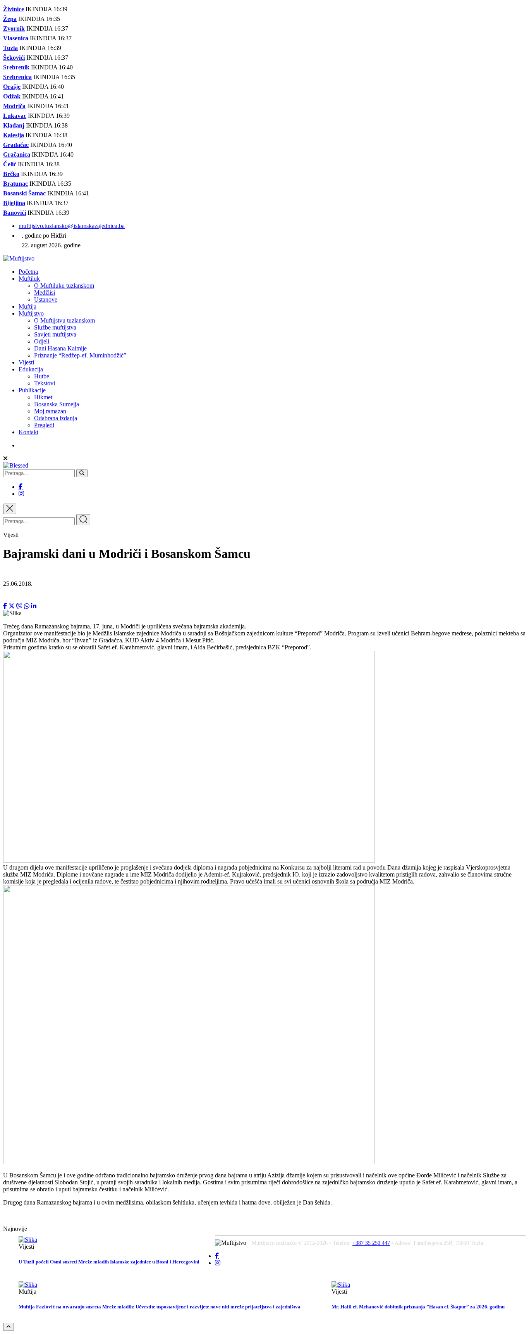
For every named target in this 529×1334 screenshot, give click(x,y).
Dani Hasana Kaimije (60, 348)
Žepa (10, 19)
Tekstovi (44, 383)
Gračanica (16, 154)
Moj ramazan (50, 411)
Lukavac (14, 115)
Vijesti (26, 362)
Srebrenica (17, 77)
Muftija (27, 306)
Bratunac (15, 183)
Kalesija (13, 135)
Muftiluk (29, 278)
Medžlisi (44, 292)
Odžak (12, 96)
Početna (28, 271)
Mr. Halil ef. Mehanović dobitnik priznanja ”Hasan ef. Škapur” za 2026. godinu (418, 1307)
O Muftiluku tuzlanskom (64, 285)
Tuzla (10, 48)
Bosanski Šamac (24, 193)
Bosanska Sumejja (56, 404)
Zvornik (14, 28)
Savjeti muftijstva (55, 334)
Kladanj (13, 125)
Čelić (9, 164)
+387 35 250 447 (371, 1243)
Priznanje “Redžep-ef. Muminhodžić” (80, 355)
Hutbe (41, 376)
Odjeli (41, 341)
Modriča (14, 106)
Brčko (11, 174)
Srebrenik (16, 67)
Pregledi (44, 425)
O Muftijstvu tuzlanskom (64, 320)
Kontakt (28, 432)
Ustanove (45, 299)
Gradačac (16, 145)
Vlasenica (15, 38)
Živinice (13, 9)
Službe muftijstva (55, 327)
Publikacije (32, 390)
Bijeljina (14, 203)
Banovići (14, 212)
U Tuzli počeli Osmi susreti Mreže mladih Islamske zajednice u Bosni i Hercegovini (109, 1262)
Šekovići (14, 57)
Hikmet (43, 397)
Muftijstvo (31, 313)
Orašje (12, 86)
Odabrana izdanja (55, 418)
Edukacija (31, 369)
